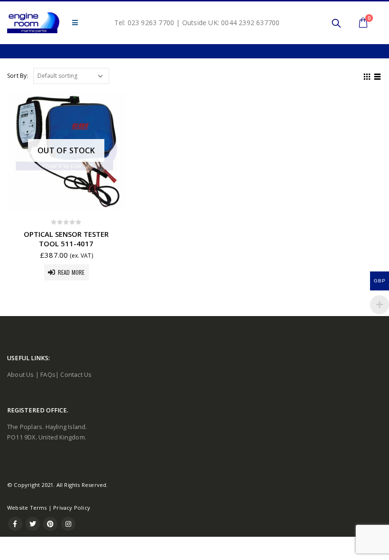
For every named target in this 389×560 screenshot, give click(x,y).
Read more (71, 272)
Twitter (33, 524)
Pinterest (50, 524)
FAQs (48, 375)
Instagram (68, 524)
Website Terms (27, 507)
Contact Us (76, 375)
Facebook (15, 524)
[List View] (377, 75)
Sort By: (17, 76)
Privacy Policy (71, 507)
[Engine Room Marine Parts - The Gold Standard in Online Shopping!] (33, 22)
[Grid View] (367, 75)
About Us (20, 375)
